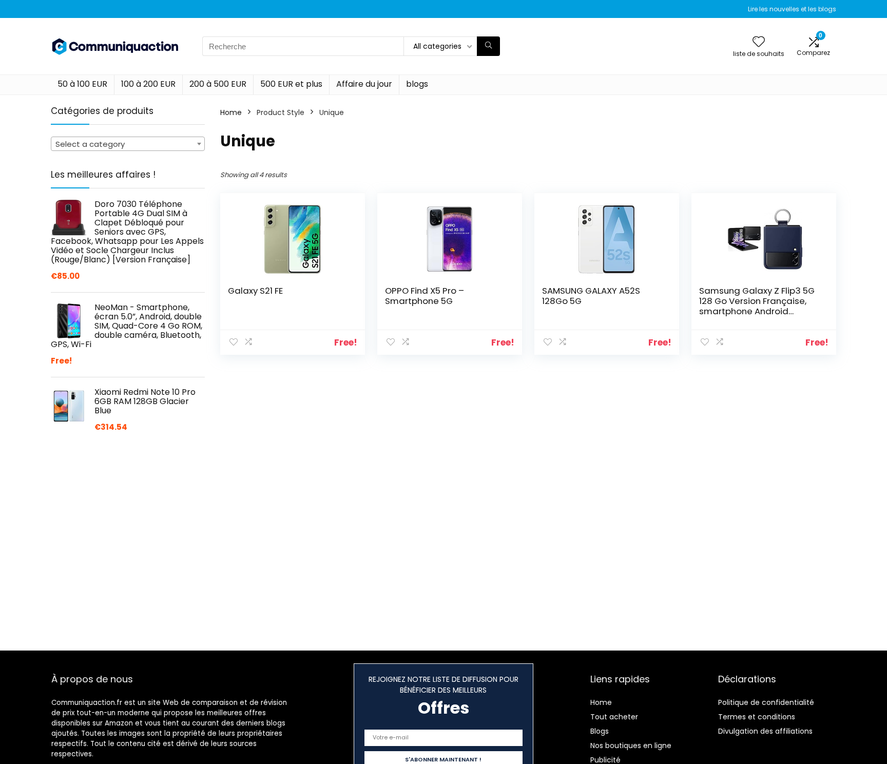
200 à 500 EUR (217, 84)
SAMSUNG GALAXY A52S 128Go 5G (591, 295)
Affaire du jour (364, 84)
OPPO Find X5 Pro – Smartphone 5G (424, 295)
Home (231, 112)
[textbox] (127, 144)
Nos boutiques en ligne (630, 745)
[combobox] (128, 144)
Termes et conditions (756, 717)
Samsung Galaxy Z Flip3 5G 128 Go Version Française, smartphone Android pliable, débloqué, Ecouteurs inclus (759, 311)
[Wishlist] (759, 42)
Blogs (599, 731)
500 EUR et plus (291, 84)
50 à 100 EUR (82, 84)
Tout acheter (614, 717)
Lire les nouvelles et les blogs (792, 9)
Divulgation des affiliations (765, 731)
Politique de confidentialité (766, 702)
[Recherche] (488, 46)
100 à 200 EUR (148, 84)
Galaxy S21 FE (255, 290)
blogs (417, 84)
